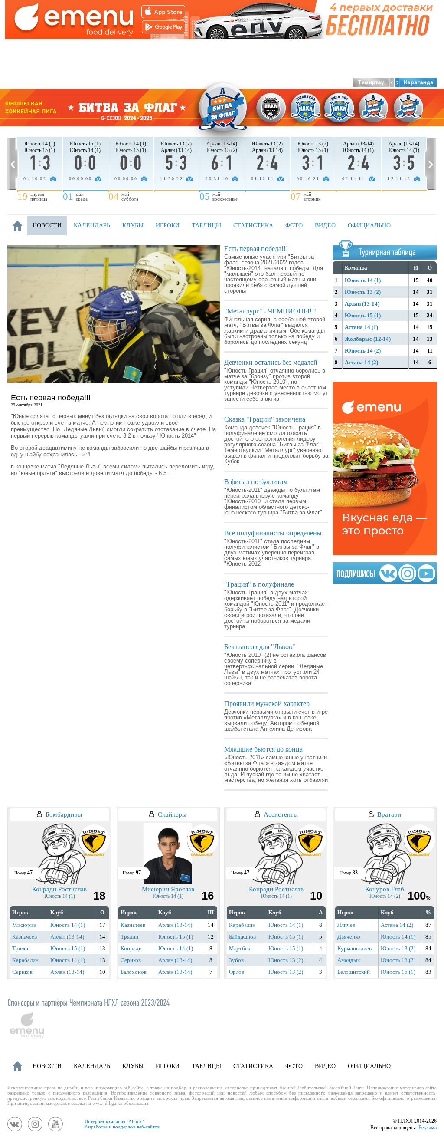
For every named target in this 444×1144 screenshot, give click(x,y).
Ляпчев (346, 925)
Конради (131, 948)
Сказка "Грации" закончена (264, 419)
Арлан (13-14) (362, 303)
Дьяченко (348, 936)
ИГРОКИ (168, 225)
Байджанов (242, 936)
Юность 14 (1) (363, 280)
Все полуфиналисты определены (273, 533)
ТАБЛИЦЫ (206, 225)
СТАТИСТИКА (253, 225)
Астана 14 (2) (361, 362)
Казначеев (24, 936)
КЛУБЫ (133, 225)
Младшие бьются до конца (263, 749)
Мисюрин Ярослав (168, 889)
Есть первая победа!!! (256, 248)
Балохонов (134, 972)
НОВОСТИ (47, 225)
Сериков (22, 972)
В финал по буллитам (255, 481)
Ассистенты (281, 814)
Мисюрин (24, 925)
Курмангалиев (354, 948)
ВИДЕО (325, 225)
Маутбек (239, 948)
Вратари (389, 814)
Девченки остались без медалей (270, 362)
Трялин (21, 948)
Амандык (348, 960)
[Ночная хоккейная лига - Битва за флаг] (222, 108)
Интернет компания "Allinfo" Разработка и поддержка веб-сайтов (122, 1124)
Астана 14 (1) (361, 327)
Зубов (236, 960)
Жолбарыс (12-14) (368, 339)
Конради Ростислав (59, 889)
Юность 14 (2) (363, 350)
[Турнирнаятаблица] (387, 251)
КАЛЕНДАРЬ (92, 225)
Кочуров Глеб (384, 889)
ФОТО (294, 225)
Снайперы (172, 814)
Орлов (236, 972)
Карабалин (25, 960)
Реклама (427, 1127)
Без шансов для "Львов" (259, 646)
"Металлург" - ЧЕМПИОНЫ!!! (270, 311)
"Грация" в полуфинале (259, 584)
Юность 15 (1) (363, 315)
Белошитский (353, 972)
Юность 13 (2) (363, 292)
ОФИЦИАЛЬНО (369, 225)
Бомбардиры (64, 814)
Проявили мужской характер (267, 703)
